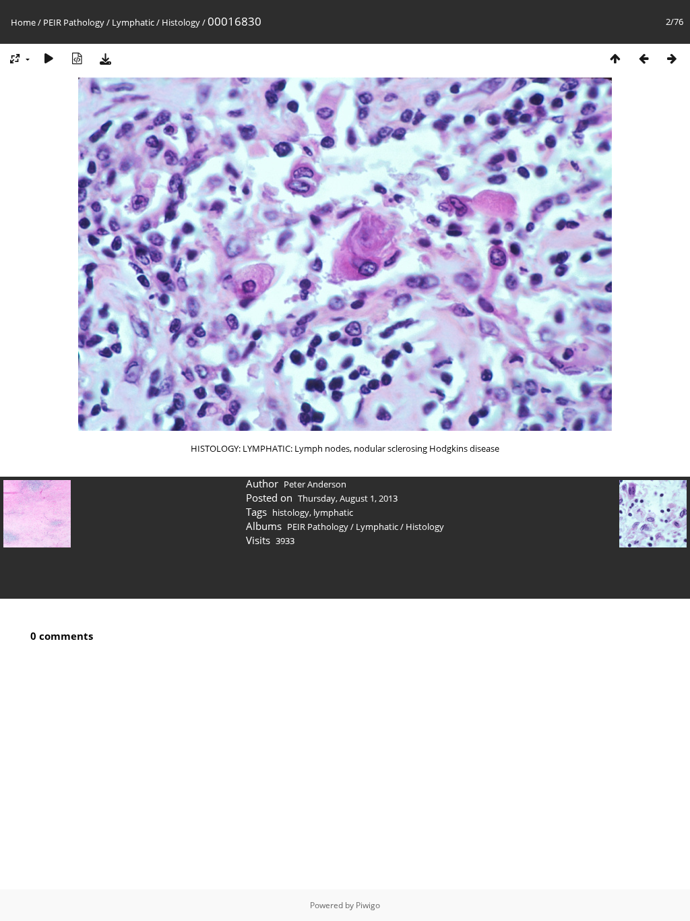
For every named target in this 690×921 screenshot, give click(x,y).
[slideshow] (48, 58)
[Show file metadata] (77, 58)
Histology (181, 22)
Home (23, 22)
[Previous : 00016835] (643, 58)
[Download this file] (105, 58)
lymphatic (333, 512)
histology (290, 512)
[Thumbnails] (615, 58)
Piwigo (368, 905)
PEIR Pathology (73, 22)
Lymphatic (133, 22)
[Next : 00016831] (672, 58)
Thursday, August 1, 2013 (348, 498)
